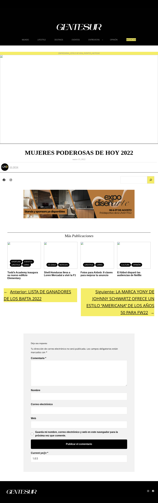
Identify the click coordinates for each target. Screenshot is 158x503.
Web (33, 418)
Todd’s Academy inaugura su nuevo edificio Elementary (22, 275)
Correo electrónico (42, 404)
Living (26, 264)
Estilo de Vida (76, 53)
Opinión (137, 264)
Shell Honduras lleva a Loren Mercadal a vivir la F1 (60, 274)
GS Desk (14, 167)
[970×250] (79, 217)
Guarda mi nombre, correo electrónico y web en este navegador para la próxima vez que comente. (76, 434)
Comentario (38, 358)
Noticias (96, 53)
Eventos (87, 53)
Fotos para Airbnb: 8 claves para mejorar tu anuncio (97, 274)
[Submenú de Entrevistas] (102, 39)
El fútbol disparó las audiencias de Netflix (129, 274)
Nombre (35, 390)
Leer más (57, 263)
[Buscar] (150, 180)
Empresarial (63, 53)
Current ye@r (39, 453)
